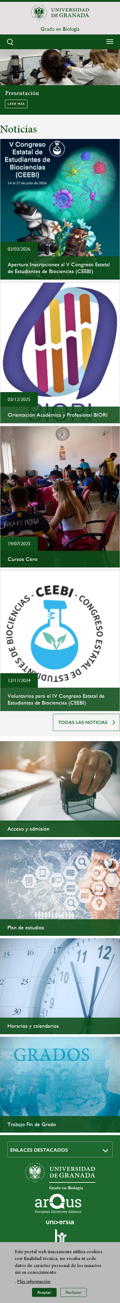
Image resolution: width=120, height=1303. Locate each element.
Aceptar (44, 1292)
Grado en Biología (60, 29)
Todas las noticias (82, 722)
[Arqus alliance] (58, 1204)
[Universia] (60, 1222)
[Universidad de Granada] (60, 12)
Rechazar (74, 1292)
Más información (33, 1281)
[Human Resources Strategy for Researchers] (60, 1238)
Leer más (16, 104)
